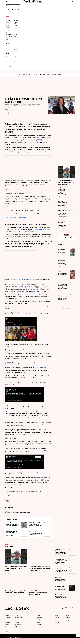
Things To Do (17, 49)
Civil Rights (8, 22)
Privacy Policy (26, 634)
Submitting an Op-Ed (70, 620)
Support (15, 634)
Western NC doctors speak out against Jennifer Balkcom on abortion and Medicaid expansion (62, 213)
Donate (72, 1)
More (56, 613)
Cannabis (16, 20)
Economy (8, 25)
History (7, 47)
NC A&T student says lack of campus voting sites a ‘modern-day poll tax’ (62, 275)
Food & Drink (16, 46)
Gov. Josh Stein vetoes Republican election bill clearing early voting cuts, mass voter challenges (63, 287)
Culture (7, 46)
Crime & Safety (18, 617)
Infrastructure (17, 30)
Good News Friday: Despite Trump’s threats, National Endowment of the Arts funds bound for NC (62, 224)
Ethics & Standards (8, 634)
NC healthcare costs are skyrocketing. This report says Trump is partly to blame (61, 561)
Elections (8, 27)
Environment (16, 27)
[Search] (19, 6)
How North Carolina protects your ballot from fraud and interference (61, 570)
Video (7, 56)
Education (16, 25)
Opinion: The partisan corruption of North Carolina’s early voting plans (62, 203)
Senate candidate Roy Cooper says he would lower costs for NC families (62, 299)
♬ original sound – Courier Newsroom (17, 217)
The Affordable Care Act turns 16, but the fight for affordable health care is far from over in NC (12, 533)
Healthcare (7, 622)
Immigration (8, 30)
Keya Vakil (7, 109)
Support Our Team (70, 619)
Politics (15, 34)
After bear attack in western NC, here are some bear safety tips (60, 588)
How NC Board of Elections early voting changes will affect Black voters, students (66, 182)
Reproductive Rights (9, 629)
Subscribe (65, 1)
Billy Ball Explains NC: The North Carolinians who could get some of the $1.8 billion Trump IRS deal (35, 525)
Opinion (15, 56)
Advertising (8, 66)
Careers (20, 634)
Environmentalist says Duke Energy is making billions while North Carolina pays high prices (62, 193)
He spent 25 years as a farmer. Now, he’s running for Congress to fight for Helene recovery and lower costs (12, 525)
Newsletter (16, 58)
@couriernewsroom (12, 206)
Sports (7, 39)
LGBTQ (15, 32)
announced (11, 151)
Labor (7, 32)
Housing (17, 622)
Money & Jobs (9, 34)
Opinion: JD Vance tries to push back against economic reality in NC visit (35, 533)
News (15, 47)
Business (8, 20)
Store (59, 74)
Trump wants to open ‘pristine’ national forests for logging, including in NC (60, 597)
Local (30, 74)
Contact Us (8, 63)
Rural (15, 36)
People (7, 49)
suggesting (27, 279)
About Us (8, 58)
